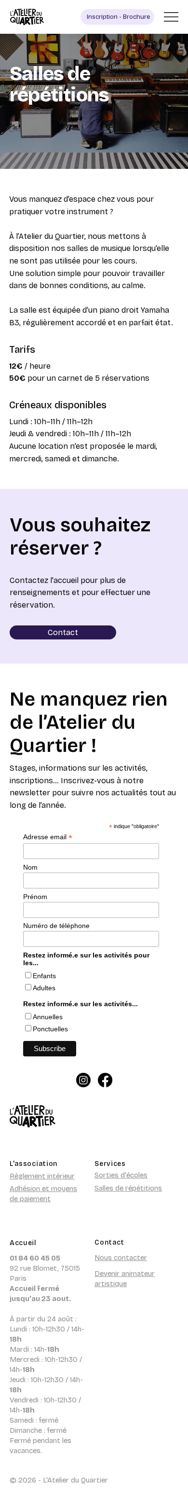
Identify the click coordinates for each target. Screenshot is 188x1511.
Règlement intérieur (42, 1176)
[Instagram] (83, 1080)
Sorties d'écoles (121, 1175)
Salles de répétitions (128, 1188)
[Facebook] (105, 1080)
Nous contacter (120, 1257)
